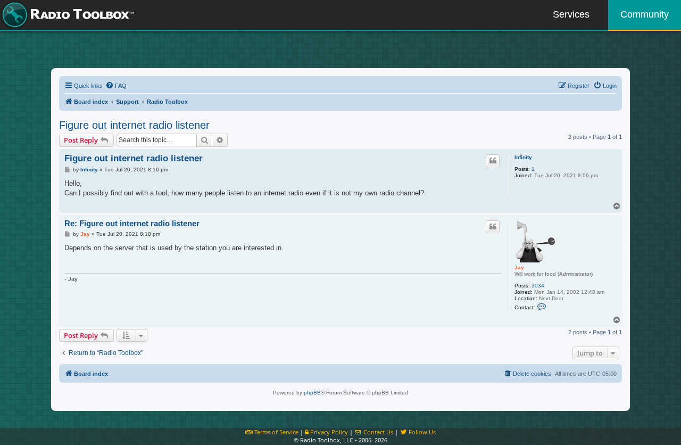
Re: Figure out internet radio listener (132, 223)
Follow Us (421, 432)
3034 (537, 286)
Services (571, 14)
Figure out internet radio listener (134, 125)
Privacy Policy (328, 432)
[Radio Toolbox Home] (66, 15)
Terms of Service (275, 432)
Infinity (523, 157)
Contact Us (377, 432)
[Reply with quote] (493, 160)
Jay (519, 267)
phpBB (312, 392)
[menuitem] (116, 85)
